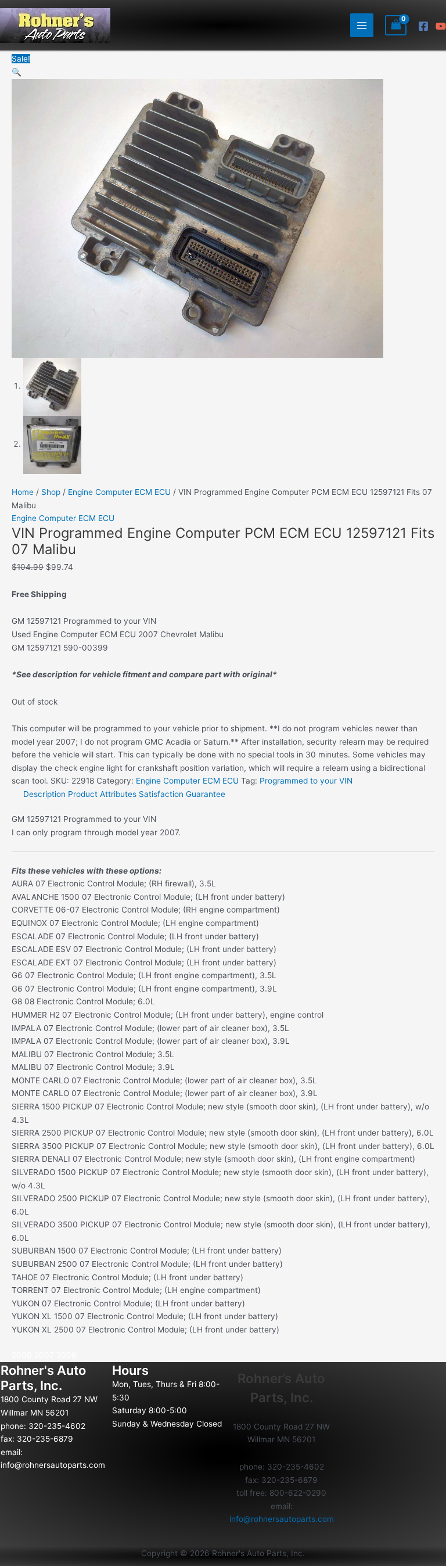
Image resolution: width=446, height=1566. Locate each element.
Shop (50, 492)
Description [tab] (44, 794)
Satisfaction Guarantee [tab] (182, 794)
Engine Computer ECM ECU (119, 492)
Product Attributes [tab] (102, 794)
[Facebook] (423, 26)
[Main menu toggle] (362, 25)
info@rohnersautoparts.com (53, 1465)
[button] (16, 72)
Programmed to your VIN (306, 780)
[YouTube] (441, 26)
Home (23, 492)
